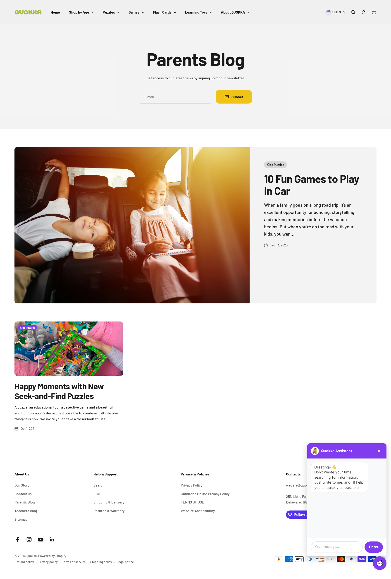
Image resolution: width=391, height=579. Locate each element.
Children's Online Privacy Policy (205, 494)
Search (99, 485)
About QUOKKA (233, 12)
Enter (373, 547)
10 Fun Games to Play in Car (311, 184)
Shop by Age (79, 12)
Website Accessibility (198, 510)
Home (55, 12)
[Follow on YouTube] (41, 539)
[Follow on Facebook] (17, 539)
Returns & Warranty (109, 510)
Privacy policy (48, 562)
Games (134, 12)
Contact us (23, 494)
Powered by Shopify (52, 556)
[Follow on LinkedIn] (52, 539)
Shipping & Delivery (108, 502)
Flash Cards (162, 12)
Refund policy (24, 562)
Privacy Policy (192, 485)
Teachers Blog (25, 510)
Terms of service (74, 562)
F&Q (96, 494)
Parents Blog (24, 502)
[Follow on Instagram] (29, 539)
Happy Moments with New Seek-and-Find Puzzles (59, 391)
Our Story (21, 485)
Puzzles (109, 12)
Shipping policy (101, 562)
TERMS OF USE (192, 502)
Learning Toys (196, 12)
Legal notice (125, 562)
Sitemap (21, 519)
